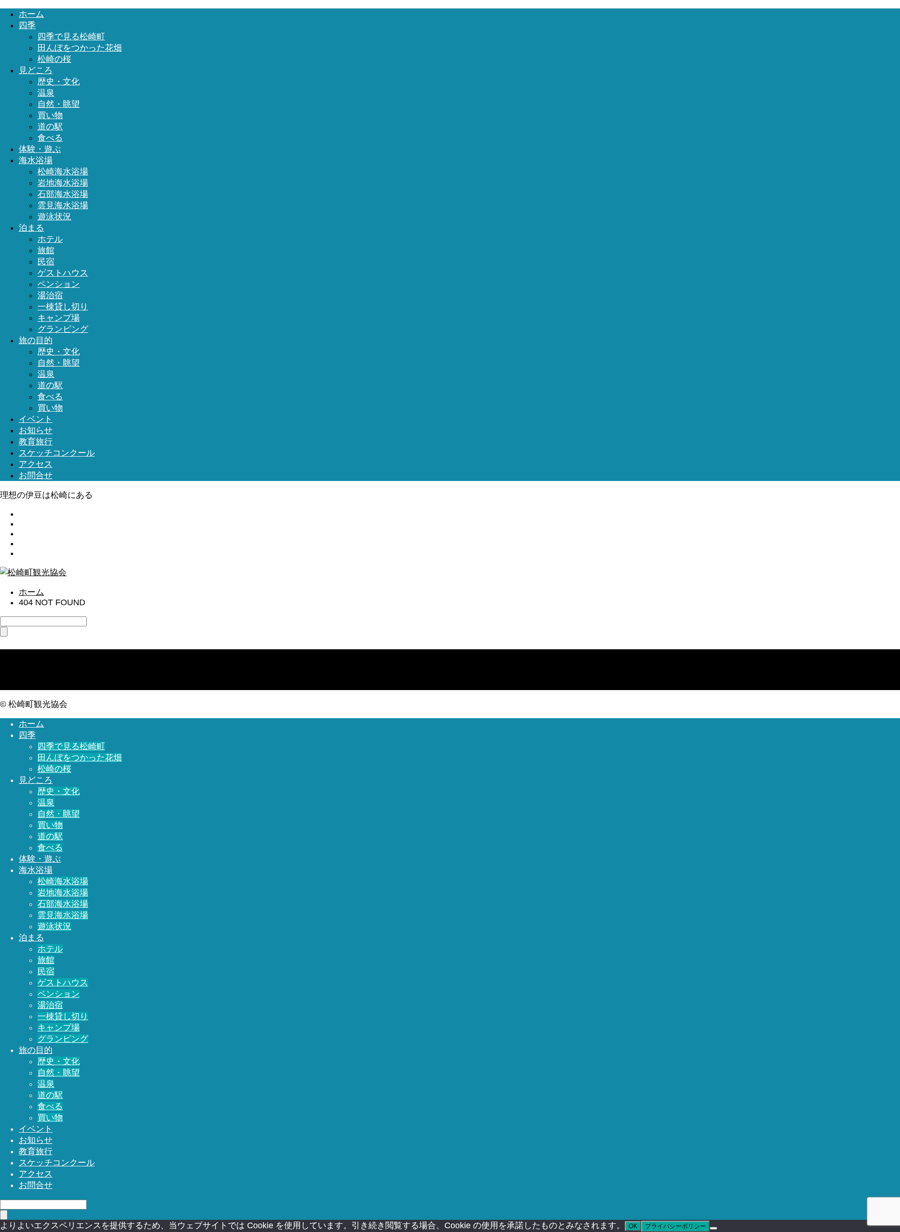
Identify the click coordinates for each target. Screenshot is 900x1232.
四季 (27, 25)
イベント (35, 419)
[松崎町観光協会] (33, 572)
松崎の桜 (54, 59)
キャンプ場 (59, 318)
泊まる (31, 228)
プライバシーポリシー (675, 1226)
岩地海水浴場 (63, 183)
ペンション (59, 284)
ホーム (31, 14)
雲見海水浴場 (63, 205)
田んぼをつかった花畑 (80, 48)
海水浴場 (35, 160)
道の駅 (50, 126)
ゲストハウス (63, 273)
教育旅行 (35, 441)
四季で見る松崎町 (71, 36)
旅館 (46, 250)
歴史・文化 (59, 81)
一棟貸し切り (63, 306)
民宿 (46, 261)
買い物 (50, 115)
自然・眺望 (59, 104)
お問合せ (35, 475)
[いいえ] (713, 1228)
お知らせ (35, 430)
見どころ (35, 70)
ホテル (50, 239)
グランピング (63, 329)
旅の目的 (35, 340)
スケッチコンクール (57, 453)
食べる (50, 138)
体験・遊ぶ (40, 149)
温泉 (46, 93)
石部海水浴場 (63, 194)
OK (633, 1226)
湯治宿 (50, 295)
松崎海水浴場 (63, 171)
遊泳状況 (54, 216)
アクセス (35, 464)
